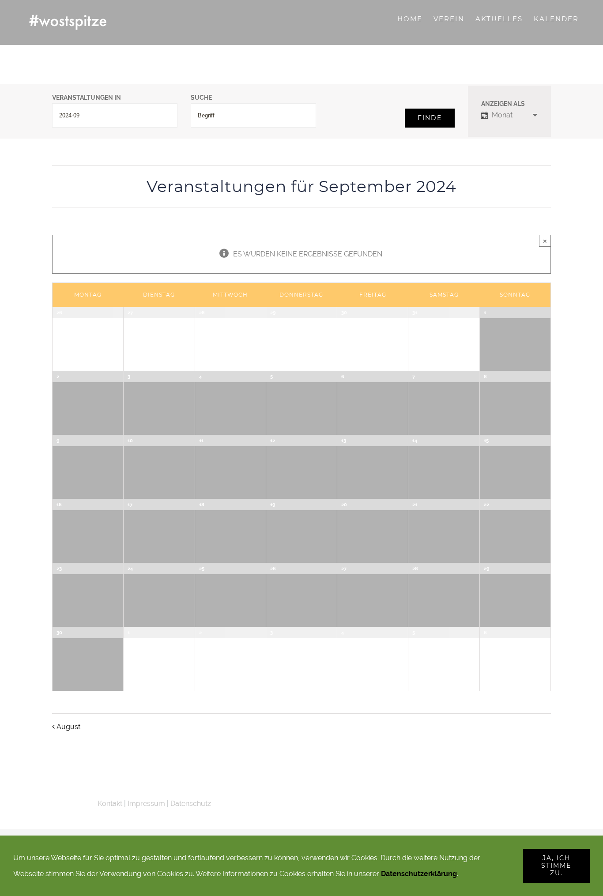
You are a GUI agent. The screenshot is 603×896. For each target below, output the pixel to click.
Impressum (146, 803)
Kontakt (110, 803)
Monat (502, 115)
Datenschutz (190, 803)
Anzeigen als (503, 104)
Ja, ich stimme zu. (556, 865)
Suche (201, 98)
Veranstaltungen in (86, 98)
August (68, 727)
